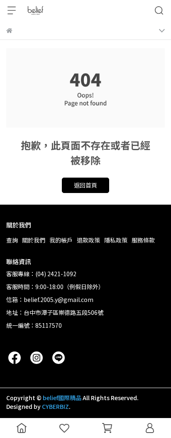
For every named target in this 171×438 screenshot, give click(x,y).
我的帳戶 (61, 240)
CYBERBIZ (55, 406)
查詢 (12, 240)
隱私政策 (115, 240)
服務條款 (143, 240)
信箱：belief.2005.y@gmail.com (49, 299)
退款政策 (88, 240)
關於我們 (33, 240)
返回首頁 (85, 185)
